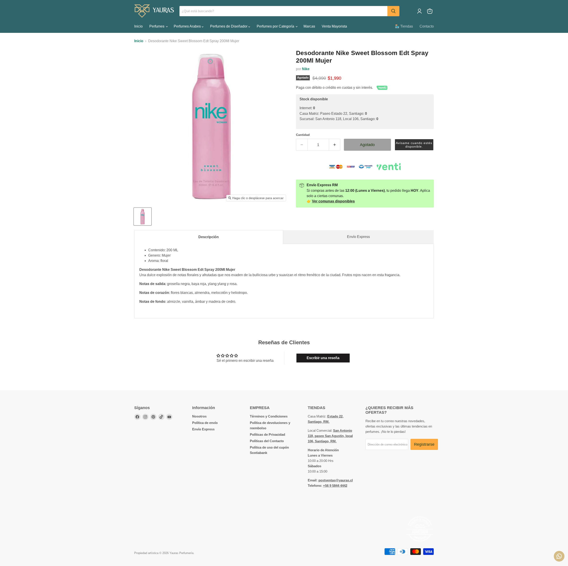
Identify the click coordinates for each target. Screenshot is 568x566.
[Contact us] (559, 556)
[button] (414, 145)
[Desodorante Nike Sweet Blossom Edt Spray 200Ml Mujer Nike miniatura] (142, 216)
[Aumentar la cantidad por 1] (334, 145)
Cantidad (303, 135)
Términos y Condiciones (269, 416)
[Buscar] (393, 11)
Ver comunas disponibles (333, 201)
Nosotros (199, 416)
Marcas (309, 26)
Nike (306, 69)
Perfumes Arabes (188, 26)
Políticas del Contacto (267, 441)
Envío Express (358, 237)
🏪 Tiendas (404, 26)
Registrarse (424, 444)
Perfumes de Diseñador (229, 26)
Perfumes (157, 26)
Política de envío (205, 423)
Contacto (427, 26)
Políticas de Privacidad (267, 434)
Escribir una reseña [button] (323, 358)
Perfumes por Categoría (276, 26)
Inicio (138, 26)
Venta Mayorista (334, 26)
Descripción (208, 237)
